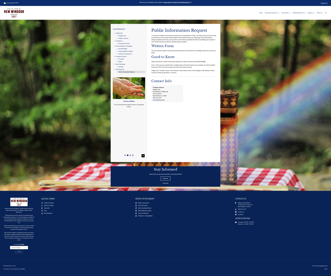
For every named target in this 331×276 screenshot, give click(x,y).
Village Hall (119, 33)
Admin (326, 269)
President (121, 59)
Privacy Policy (14, 269)
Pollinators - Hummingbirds (145, 215)
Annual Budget (122, 48)
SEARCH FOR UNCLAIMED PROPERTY (129, 142)
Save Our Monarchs (143, 213)
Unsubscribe (165, 183)
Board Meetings (120, 64)
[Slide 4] (133, 155)
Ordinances (119, 41)
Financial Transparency (125, 54)
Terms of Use (6, 269)
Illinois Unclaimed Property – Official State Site (129, 151)
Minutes (120, 66)
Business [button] (310, 13)
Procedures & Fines (124, 43)
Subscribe (165, 178)
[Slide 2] (127, 155)
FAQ (45, 210)
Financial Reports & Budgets (124, 46)
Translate (19, 251)
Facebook (240, 214)
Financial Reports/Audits (125, 51)
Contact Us (324, 3)
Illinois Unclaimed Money (144, 208)
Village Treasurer (123, 38)
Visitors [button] (319, 13)
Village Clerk (122, 35)
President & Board (121, 56)
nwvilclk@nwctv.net (159, 100)
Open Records (120, 69)
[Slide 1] (125, 155)
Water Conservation (143, 203)
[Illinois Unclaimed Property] (129, 88)
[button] (326, 13)
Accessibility (22, 269)
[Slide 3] (130, 155)
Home (261, 13)
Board (120, 61)
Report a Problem (49, 205)
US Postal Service (143, 205)
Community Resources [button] (271, 13)
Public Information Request (126, 72)
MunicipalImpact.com (323, 265)
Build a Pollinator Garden (144, 210)
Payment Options (49, 203)
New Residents (48, 213)
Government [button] (285, 13)
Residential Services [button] (298, 13)
